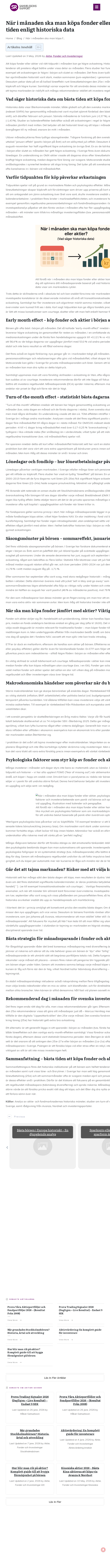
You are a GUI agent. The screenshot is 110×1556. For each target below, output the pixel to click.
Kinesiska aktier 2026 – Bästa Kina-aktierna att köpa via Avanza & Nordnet (80, 1471)
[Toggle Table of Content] (37, 47)
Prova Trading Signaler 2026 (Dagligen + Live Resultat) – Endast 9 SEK (80, 1310)
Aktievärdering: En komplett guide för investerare (80, 1331)
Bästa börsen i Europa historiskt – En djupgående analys (42, 1132)
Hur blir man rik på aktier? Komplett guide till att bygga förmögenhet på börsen (25, 1352)
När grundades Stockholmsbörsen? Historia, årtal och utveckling (28, 1331)
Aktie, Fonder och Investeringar (64, 56)
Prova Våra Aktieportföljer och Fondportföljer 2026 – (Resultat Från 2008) (26, 1310)
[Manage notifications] (103, 1549)
